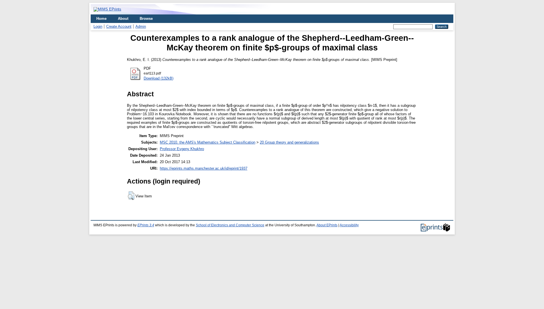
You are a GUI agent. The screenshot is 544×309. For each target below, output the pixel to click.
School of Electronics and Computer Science (230, 225)
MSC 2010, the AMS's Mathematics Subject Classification (207, 142)
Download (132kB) (158, 78)
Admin (140, 26)
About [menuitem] (123, 18)
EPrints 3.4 (145, 225)
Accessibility (349, 225)
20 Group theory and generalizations (289, 142)
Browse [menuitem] (146, 18)
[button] (131, 195)
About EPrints (326, 225)
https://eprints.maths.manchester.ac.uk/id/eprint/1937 (203, 168)
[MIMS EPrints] (107, 9)
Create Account (118, 26)
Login (98, 26)
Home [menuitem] (101, 18)
